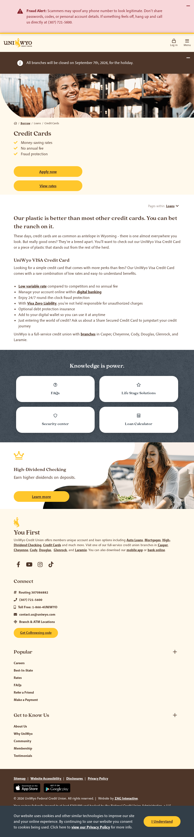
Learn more (41, 496)
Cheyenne (21, 550)
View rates (48, 185)
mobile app (135, 550)
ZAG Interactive (126, 798)
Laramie (81, 550)
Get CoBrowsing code (36, 633)
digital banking (89, 291)
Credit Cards (52, 545)
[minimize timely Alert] (188, 57)
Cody (33, 550)
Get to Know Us (31, 715)
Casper (163, 545)
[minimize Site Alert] (188, 5)
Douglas (45, 550)
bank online (156, 550)
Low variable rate (32, 286)
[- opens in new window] (18, 564)
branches (88, 334)
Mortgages (153, 540)
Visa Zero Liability (42, 303)
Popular (23, 652)
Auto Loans (135, 540)
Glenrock (60, 550)
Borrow (25, 123)
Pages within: (161, 206)
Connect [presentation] (23, 581)
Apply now (60, 171)
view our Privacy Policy (90, 827)
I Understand (162, 821)
